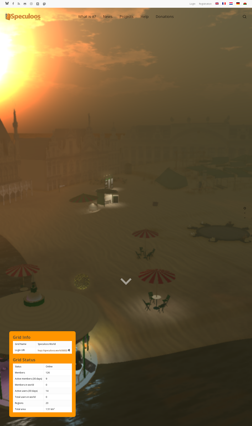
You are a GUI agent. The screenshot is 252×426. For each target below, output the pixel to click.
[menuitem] (217, 4)
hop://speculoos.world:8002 (52, 350)
